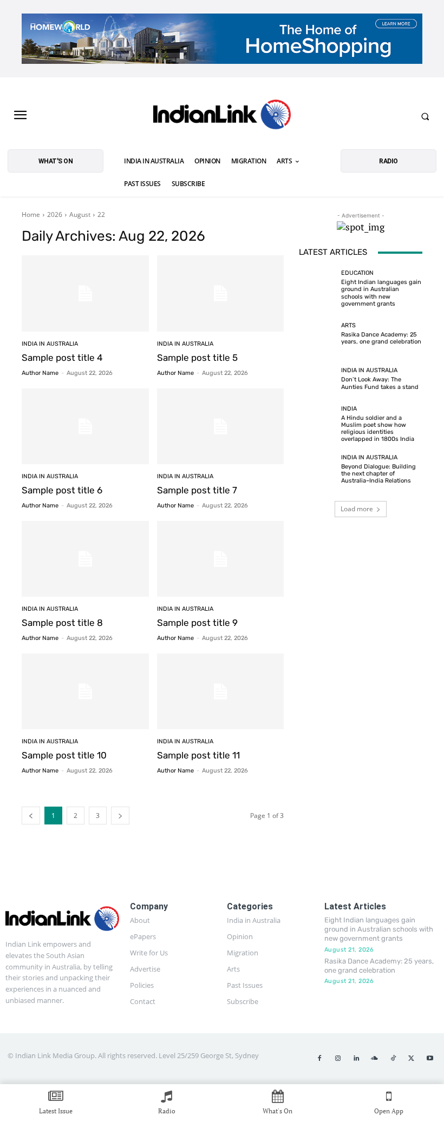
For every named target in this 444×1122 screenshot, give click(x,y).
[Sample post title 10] (85, 692)
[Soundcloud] (374, 1058)
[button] (425, 116)
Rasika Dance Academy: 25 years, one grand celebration (381, 338)
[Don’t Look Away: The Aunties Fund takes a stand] (317, 378)
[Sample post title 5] (220, 293)
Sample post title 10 (64, 755)
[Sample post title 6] (85, 426)
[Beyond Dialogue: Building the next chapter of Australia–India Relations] (317, 469)
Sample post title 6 (62, 490)
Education (357, 273)
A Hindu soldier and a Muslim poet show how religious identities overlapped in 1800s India (377, 428)
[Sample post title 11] (220, 692)
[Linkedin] (356, 1058)
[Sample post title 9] (220, 559)
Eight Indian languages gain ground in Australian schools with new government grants (381, 293)
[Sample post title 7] (220, 426)
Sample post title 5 (197, 357)
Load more (357, 508)
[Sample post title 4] (85, 293)
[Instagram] (337, 1058)
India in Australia (50, 344)
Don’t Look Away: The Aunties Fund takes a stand (380, 383)
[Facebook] (319, 1058)
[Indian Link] (221, 116)
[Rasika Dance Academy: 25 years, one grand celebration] (317, 333)
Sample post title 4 (62, 357)
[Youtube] (429, 1058)
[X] (411, 1058)
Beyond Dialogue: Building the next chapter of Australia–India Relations (378, 473)
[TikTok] (393, 1058)
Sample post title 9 (197, 622)
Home (31, 214)
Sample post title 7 (197, 490)
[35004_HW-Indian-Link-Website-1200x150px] (222, 39)
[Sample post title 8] (85, 559)
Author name (40, 373)
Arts (348, 325)
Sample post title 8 (62, 622)
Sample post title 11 (198, 755)
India (349, 409)
